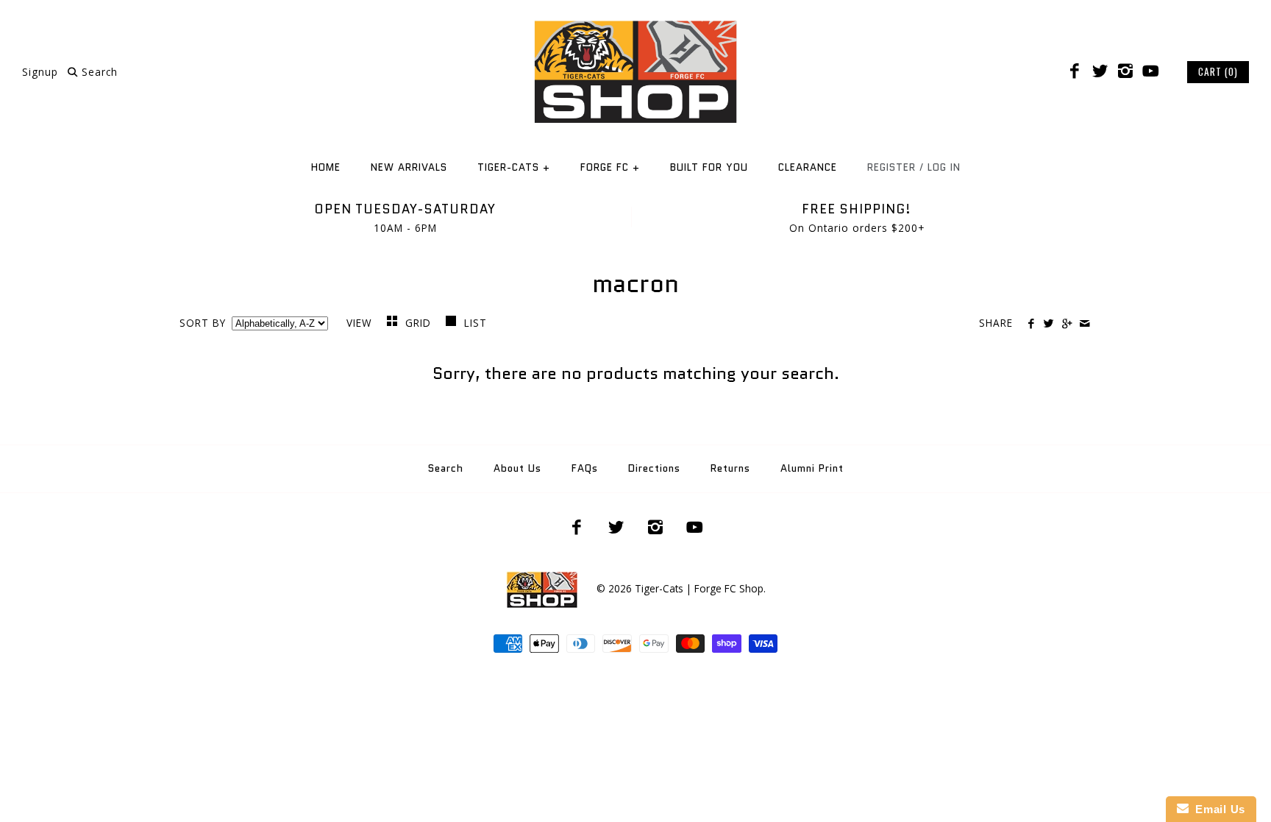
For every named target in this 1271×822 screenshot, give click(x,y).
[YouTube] (1150, 71)
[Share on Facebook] (1031, 323)
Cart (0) (1218, 71)
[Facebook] (1075, 71)
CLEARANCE (807, 167)
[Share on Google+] (1066, 323)
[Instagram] (1125, 71)
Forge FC (610, 167)
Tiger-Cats (513, 167)
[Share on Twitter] (1048, 323)
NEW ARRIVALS (409, 167)
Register (891, 167)
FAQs (585, 468)
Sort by (202, 323)
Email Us (1217, 809)
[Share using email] (1085, 323)
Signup (40, 72)
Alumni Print (812, 468)
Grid (420, 323)
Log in (944, 167)
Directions (654, 468)
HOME (326, 167)
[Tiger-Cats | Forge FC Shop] (635, 24)
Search (445, 468)
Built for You (709, 167)
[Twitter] (1100, 71)
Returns (730, 468)
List (475, 323)
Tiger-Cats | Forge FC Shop (699, 588)
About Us (517, 468)
